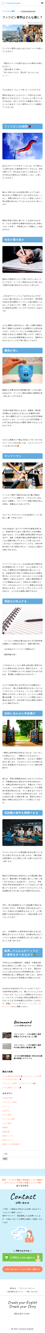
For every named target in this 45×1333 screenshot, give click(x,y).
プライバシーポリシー (27, 1288)
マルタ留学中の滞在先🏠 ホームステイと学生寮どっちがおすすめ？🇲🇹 (22, 1077)
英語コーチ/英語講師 (11, 1144)
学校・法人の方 (32, 1292)
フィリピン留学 (8, 11)
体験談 (5, 1127)
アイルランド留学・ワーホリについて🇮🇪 (19, 1083)
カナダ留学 (7, 1115)
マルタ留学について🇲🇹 (11, 1087)
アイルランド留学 (9, 1102)
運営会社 (13, 1288)
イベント (6, 1106)
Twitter (15, 1003)
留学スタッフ (7, 1140)
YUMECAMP (7, 1098)
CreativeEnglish (28, 11)
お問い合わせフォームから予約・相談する (22, 1269)
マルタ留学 (7, 1123)
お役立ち (6, 1111)
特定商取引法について (15, 1292)
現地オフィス (7, 1136)
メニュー (42, 3)
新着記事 (6, 1132)
